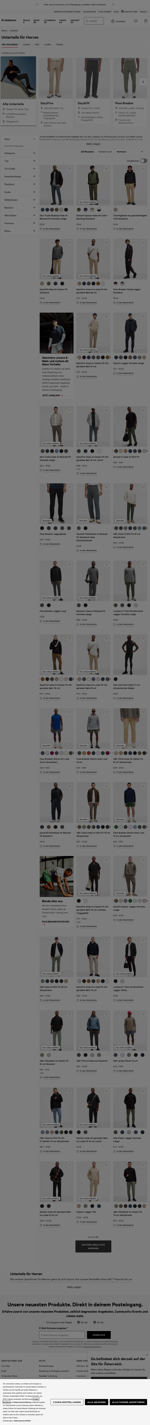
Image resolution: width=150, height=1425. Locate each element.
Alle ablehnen (96, 1402)
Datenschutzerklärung (22, 1402)
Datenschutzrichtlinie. (22, 1420)
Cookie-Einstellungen (67, 1402)
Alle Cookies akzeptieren (128, 1402)
